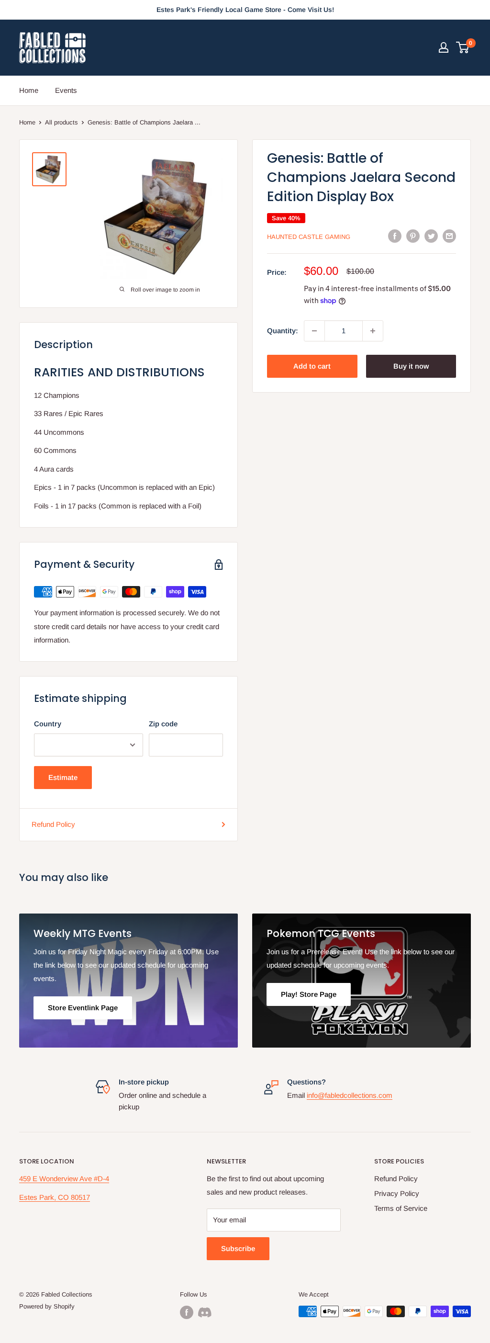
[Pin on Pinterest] (413, 236)
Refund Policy (53, 824)
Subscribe (238, 1248)
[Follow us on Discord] (205, 1312)
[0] (463, 47)
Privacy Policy (396, 1193)
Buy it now (411, 366)
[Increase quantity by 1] (373, 331)
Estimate (63, 777)
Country (47, 724)
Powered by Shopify (47, 1306)
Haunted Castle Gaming (308, 236)
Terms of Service (400, 1208)
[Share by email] (449, 236)
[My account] (443, 47)
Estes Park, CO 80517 (54, 1197)
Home (28, 90)
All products (61, 122)
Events (66, 90)
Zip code (163, 724)
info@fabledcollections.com (349, 1095)
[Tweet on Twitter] (431, 236)
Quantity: (282, 331)
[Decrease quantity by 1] (314, 331)
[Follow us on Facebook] (186, 1312)
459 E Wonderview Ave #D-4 (64, 1178)
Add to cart (312, 366)
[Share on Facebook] (394, 236)
